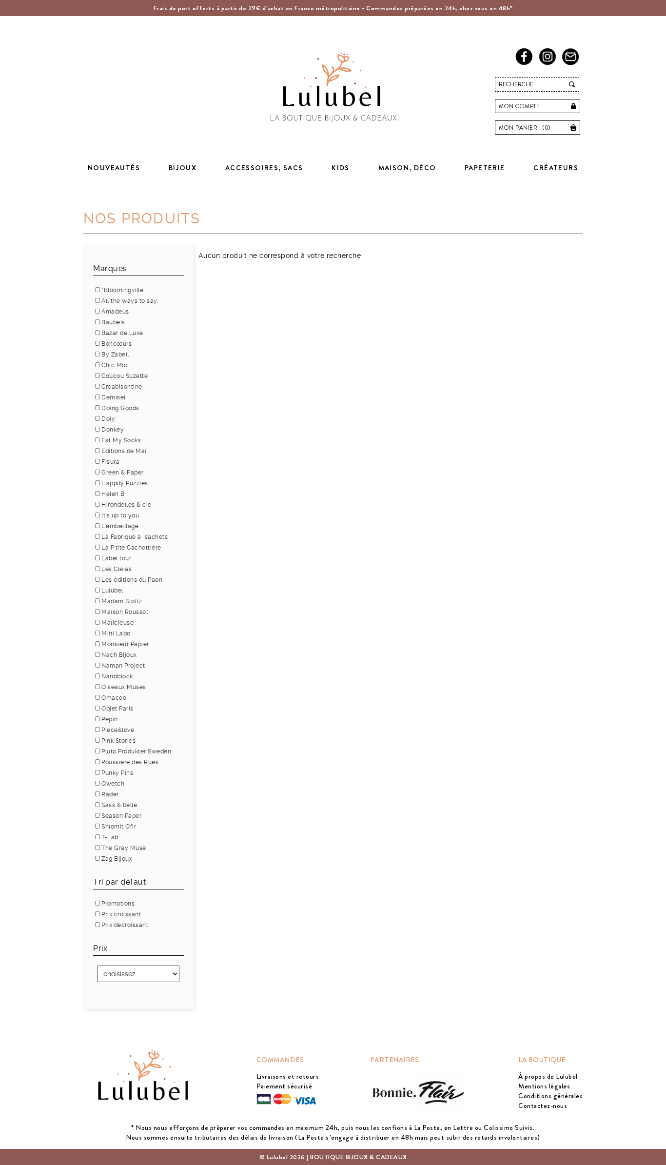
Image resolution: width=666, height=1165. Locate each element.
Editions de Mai (124, 451)
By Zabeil (115, 354)
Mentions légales (544, 1086)
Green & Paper (122, 472)
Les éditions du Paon (131, 579)
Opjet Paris (117, 708)
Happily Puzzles (124, 483)
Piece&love (117, 730)
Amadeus (115, 311)
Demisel (113, 397)
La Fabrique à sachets (134, 536)
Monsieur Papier (125, 644)
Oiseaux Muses (123, 687)
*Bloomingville (122, 290)
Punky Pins (117, 773)
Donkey (112, 429)
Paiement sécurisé (284, 1086)
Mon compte (519, 106)
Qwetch (112, 783)
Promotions (118, 903)
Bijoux (182, 168)
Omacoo (113, 697)
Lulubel (112, 590)
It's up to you (120, 515)
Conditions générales (550, 1096)
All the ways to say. (129, 300)
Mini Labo (116, 633)
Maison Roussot (124, 612)
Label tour (116, 558)
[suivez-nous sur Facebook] (525, 63)
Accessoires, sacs (264, 168)
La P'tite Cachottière (131, 547)
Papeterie (485, 168)
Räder (110, 794)
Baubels (113, 322)
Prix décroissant (124, 925)
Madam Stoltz (121, 601)
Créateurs (555, 168)
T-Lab (109, 837)
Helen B (113, 494)
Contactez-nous (542, 1105)
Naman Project (123, 665)
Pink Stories (118, 740)
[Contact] (572, 63)
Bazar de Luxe (122, 333)
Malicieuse (117, 622)
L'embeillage (119, 526)
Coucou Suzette (124, 376)
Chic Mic (114, 365)
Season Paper (121, 815)
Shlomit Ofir (118, 826)
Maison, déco (407, 168)
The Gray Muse (123, 848)
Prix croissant (121, 914)
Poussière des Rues (129, 762)
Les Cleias (116, 569)
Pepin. (110, 719)
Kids (341, 168)
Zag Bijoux (116, 858)
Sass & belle (119, 805)
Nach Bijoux (119, 655)
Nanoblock (117, 676)
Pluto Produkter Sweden (136, 751)
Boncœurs (116, 343)
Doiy (108, 418)
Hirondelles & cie (126, 504)
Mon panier (525, 128)
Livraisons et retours (287, 1076)
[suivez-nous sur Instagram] (549, 63)
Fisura (110, 461)
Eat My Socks (121, 440)
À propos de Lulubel (548, 1076)
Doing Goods (120, 408)
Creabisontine (121, 386)
